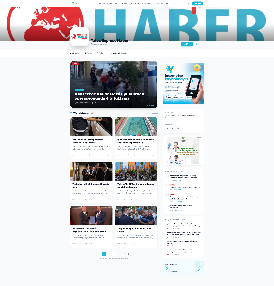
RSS (141, 3)
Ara (134, 3)
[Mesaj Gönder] (196, 44)
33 (124, 254)
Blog (103, 3)
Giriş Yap (197, 3)
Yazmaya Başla (162, 3)
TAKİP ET (187, 44)
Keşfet (126, 3)
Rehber (149, 3)
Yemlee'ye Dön (114, 3)
